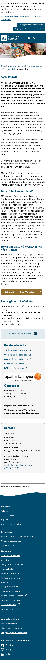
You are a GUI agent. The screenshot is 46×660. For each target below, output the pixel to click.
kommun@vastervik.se (11, 524)
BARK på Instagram (16, 363)
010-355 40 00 (8, 515)
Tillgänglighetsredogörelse (13, 628)
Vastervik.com (19, 609)
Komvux (5, 582)
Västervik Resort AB (22, 600)
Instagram (10, 649)
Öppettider (6, 560)
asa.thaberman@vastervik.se (18, 465)
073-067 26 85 (11, 468)
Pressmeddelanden (10, 573)
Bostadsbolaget (20, 604)
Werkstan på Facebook (18, 354)
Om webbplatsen (9, 624)
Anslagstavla (7, 569)
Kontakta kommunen (10, 556)
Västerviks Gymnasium (11, 578)
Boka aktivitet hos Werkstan (19, 292)
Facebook (10, 645)
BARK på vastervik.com (18, 359)
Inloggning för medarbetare (14, 633)
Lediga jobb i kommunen (12, 564)
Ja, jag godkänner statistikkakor (31, 25)
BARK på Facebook (16, 368)
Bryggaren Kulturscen (11, 591)
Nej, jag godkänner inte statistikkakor (29, 29)
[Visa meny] (42, 38)
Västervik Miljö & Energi (23, 596)
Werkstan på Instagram (18, 350)
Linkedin (9, 654)
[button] (35, 38)
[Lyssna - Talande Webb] (29, 38)
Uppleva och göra (16, 66)
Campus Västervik (9, 587)
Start (3, 66)
